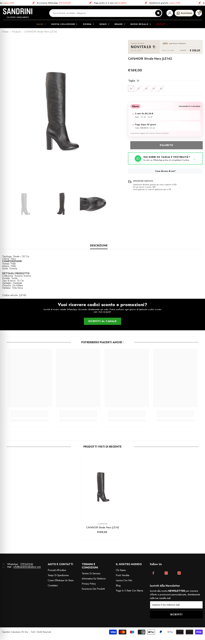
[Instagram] (166, 573)
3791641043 (26, 564)
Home (5, 32)
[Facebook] (153, 573)
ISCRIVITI (176, 614)
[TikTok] (179, 573)
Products (16, 32)
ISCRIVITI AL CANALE (102, 321)
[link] (29, 415)
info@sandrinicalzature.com (27, 567)
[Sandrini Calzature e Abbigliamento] (17, 13)
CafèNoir (102, 523)
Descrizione (99, 245)
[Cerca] (158, 13)
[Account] (169, 13)
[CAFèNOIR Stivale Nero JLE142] (102, 486)
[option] (60, 109)
